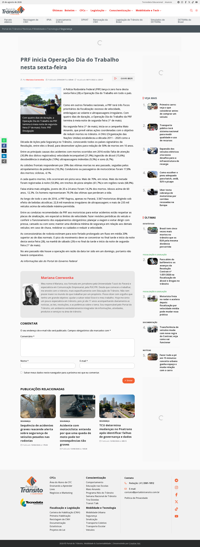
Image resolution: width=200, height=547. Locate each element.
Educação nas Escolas (97, 486)
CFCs (53, 477)
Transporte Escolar (95, 526)
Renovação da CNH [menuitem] (100, 20)
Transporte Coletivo (96, 523)
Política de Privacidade (136, 497)
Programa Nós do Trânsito (100, 493)
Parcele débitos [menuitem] (8, 20)
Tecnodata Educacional (152, 2)
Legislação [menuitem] (97, 10)
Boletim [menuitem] (70, 10)
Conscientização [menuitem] (120, 10)
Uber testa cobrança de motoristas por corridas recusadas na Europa (168, 197)
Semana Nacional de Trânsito (101, 496)
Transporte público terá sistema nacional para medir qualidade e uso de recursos (169, 133)
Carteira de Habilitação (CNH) (65, 512)
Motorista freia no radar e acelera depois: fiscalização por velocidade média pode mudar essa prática (170, 305)
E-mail (84, 360)
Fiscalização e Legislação (65, 508)
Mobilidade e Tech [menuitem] (147, 10)
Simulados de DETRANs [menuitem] (158, 20)
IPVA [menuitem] (49, 19)
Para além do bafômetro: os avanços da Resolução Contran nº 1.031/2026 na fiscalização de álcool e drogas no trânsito (170, 271)
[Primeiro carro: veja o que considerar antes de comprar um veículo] (152, 106)
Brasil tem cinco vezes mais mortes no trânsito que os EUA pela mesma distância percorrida (169, 237)
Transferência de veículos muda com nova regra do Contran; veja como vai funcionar (169, 335)
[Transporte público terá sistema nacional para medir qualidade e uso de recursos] (152, 127)
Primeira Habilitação (60, 516)
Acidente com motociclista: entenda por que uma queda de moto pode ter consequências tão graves (75, 435)
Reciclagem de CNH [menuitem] (30, 20)
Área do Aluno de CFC (61, 482)
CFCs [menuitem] (82, 10)
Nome (24, 360)
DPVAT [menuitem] (84, 19)
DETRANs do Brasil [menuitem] (184, 20)
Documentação (58, 523)
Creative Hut (134, 543)
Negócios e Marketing (61, 493)
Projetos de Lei (57, 530)
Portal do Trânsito (11, 28)
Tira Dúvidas (92, 499)
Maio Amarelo (93, 489)
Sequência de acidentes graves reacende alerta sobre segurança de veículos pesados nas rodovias (36, 433)
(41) (146, 483)
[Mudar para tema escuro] (196, 10)
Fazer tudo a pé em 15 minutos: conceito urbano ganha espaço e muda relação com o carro (168, 362)
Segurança (91, 516)
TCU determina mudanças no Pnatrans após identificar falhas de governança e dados (115, 431)
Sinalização (91, 519)
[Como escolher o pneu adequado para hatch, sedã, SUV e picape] (152, 174)
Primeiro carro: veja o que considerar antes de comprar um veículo (169, 110)
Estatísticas (56, 526)
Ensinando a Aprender (61, 486)
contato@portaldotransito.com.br (141, 492)
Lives (52, 489)
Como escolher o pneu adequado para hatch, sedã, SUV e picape (169, 177)
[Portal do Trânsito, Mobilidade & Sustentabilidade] (31, 485)
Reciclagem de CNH (60, 519)
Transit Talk (92, 503)
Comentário (27, 336)
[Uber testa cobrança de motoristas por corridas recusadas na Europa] (152, 191)
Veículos (90, 530)
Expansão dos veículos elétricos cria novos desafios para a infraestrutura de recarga (169, 156)
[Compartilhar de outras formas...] (4, 161)
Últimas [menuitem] (58, 10)
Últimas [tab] (150, 217)
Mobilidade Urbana (95, 512)
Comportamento (94, 482)
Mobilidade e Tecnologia (46, 28)
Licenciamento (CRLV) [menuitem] (63, 20)
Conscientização (96, 477)
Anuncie (168, 2)
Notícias (27, 28)
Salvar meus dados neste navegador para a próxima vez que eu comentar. (62, 372)
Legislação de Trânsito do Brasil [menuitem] (129, 20)
